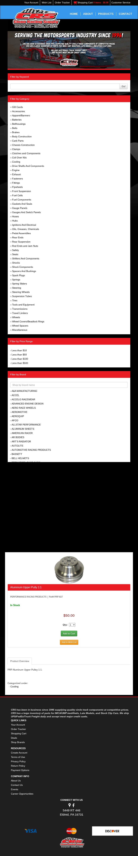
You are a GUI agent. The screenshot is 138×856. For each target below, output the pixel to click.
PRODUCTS (106, 13)
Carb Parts (18, 140)
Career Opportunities (22, 793)
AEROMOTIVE (19, 412)
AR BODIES (18, 437)
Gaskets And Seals (22, 203)
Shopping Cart (18, 733)
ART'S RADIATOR (21, 441)
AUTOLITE (17, 445)
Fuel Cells (17, 195)
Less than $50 (19, 354)
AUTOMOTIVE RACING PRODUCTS (31, 450)
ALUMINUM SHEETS (23, 428)
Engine (16, 170)
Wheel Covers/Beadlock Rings (28, 321)
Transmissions (19, 308)
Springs (16, 279)
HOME (74, 13)
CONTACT (125, 13)
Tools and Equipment (23, 304)
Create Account (19, 752)
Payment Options (20, 770)
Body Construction (22, 136)
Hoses (15, 216)
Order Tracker (18, 729)
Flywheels (17, 187)
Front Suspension (21, 191)
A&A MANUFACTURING (24, 391)
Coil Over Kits (19, 157)
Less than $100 (20, 358)
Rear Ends (17, 237)
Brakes (16, 132)
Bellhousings (19, 124)
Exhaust (16, 174)
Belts (14, 128)
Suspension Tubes (22, 296)
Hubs (15, 220)
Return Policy (18, 765)
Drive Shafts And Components (28, 166)
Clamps (16, 149)
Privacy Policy (18, 761)
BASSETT (17, 454)
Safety (15, 250)
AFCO (15, 420)
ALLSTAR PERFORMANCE (26, 424)
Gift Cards (17, 107)
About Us (16, 780)
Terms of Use (18, 757)
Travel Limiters (20, 313)
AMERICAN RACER (22, 433)
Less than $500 (20, 363)
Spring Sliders (19, 283)
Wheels (16, 317)
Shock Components (22, 267)
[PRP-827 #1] (69, 569)
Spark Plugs (18, 275)
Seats (15, 254)
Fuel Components (21, 199)
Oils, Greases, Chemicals (25, 229)
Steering (16, 287)
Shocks (16, 262)
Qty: (65, 624)
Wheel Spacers (20, 325)
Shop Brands (18, 742)
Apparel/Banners (21, 115)
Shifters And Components (25, 258)
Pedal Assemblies (21, 233)
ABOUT (88, 13)
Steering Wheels (21, 292)
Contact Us (17, 785)
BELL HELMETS (20, 458)
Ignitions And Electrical (24, 225)
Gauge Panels (19, 208)
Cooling (16, 161)
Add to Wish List (69, 642)
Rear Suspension (21, 241)
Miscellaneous (19, 330)
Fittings (16, 182)
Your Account (18, 724)
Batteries (17, 119)
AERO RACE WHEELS (24, 407)
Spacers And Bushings (24, 271)
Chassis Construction (23, 145)
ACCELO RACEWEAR (23, 399)
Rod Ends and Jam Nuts (25, 246)
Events (14, 789)
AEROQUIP (18, 416)
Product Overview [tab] (19, 661)
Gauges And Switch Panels (26, 212)
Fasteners (17, 178)
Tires (14, 300)
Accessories (18, 111)
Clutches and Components (26, 153)
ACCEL (15, 395)
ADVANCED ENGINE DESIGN (27, 403)
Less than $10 (19, 350)
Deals (14, 738)
